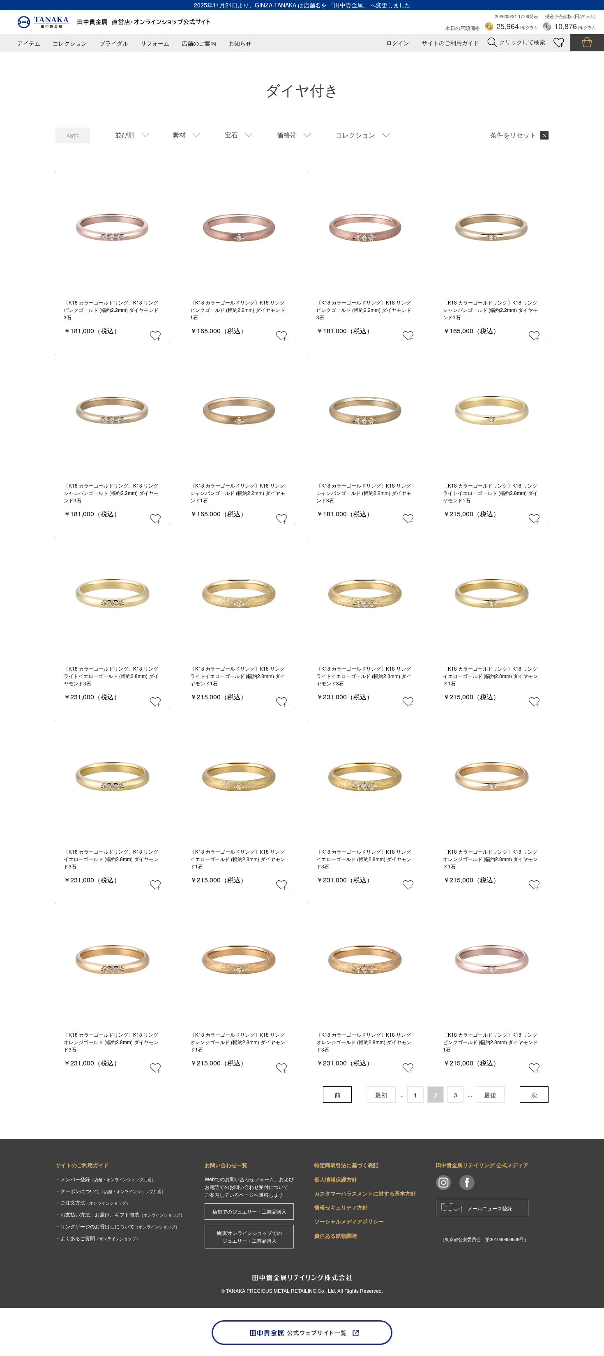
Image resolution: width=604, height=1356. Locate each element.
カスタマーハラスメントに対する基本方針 (365, 1193)
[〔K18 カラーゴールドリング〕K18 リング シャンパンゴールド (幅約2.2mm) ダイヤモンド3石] (112, 411)
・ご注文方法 (92, 1202)
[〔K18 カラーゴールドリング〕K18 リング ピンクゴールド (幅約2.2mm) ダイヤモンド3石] (112, 228)
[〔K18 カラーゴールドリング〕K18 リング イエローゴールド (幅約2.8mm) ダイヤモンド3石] (112, 777)
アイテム (28, 43)
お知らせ (239, 43)
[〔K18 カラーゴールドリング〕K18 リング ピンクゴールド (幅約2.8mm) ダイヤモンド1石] (491, 960)
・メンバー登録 (105, 1178)
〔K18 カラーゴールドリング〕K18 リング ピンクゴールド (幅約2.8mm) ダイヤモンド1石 (490, 1042)
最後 (490, 1094)
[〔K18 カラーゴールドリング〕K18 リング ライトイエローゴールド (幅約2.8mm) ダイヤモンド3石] (112, 594)
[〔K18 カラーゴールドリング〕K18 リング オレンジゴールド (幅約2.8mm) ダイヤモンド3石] (112, 960)
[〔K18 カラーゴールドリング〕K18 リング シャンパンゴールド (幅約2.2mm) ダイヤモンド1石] (491, 228)
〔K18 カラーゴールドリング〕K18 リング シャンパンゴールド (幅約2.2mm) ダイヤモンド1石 (490, 310)
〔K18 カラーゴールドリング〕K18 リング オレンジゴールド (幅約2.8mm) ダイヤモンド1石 (490, 859)
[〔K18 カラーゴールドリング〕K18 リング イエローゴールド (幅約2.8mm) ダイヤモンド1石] (491, 594)
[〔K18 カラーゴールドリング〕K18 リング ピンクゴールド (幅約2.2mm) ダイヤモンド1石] (239, 228)
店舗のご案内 (199, 43)
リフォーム (155, 43)
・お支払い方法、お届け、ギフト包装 (119, 1214)
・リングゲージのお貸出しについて (117, 1226)
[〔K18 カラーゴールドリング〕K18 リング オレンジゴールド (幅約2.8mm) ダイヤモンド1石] (491, 777)
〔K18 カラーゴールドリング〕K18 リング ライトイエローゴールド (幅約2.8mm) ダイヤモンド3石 (111, 676)
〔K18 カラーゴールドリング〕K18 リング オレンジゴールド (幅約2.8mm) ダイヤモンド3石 (111, 1042)
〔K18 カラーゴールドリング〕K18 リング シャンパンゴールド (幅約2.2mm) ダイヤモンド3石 (111, 493)
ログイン (397, 43)
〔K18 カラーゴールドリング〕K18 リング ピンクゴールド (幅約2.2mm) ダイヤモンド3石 (111, 310)
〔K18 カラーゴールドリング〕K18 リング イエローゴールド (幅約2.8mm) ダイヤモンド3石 (111, 859)
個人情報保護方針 (335, 1179)
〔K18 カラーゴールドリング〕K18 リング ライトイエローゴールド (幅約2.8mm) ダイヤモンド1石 (490, 493)
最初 (381, 1094)
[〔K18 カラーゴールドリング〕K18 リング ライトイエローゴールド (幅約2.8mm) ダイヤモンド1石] (491, 411)
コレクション (70, 43)
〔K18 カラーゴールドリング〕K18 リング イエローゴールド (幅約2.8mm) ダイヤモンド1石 (490, 676)
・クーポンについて (110, 1190)
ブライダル (113, 43)
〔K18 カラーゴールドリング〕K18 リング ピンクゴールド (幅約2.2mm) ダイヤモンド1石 (237, 310)
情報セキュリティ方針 (341, 1207)
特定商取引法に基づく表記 (346, 1165)
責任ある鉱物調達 (335, 1235)
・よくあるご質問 (97, 1238)
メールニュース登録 (490, 1208)
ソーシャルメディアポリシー (349, 1221)
